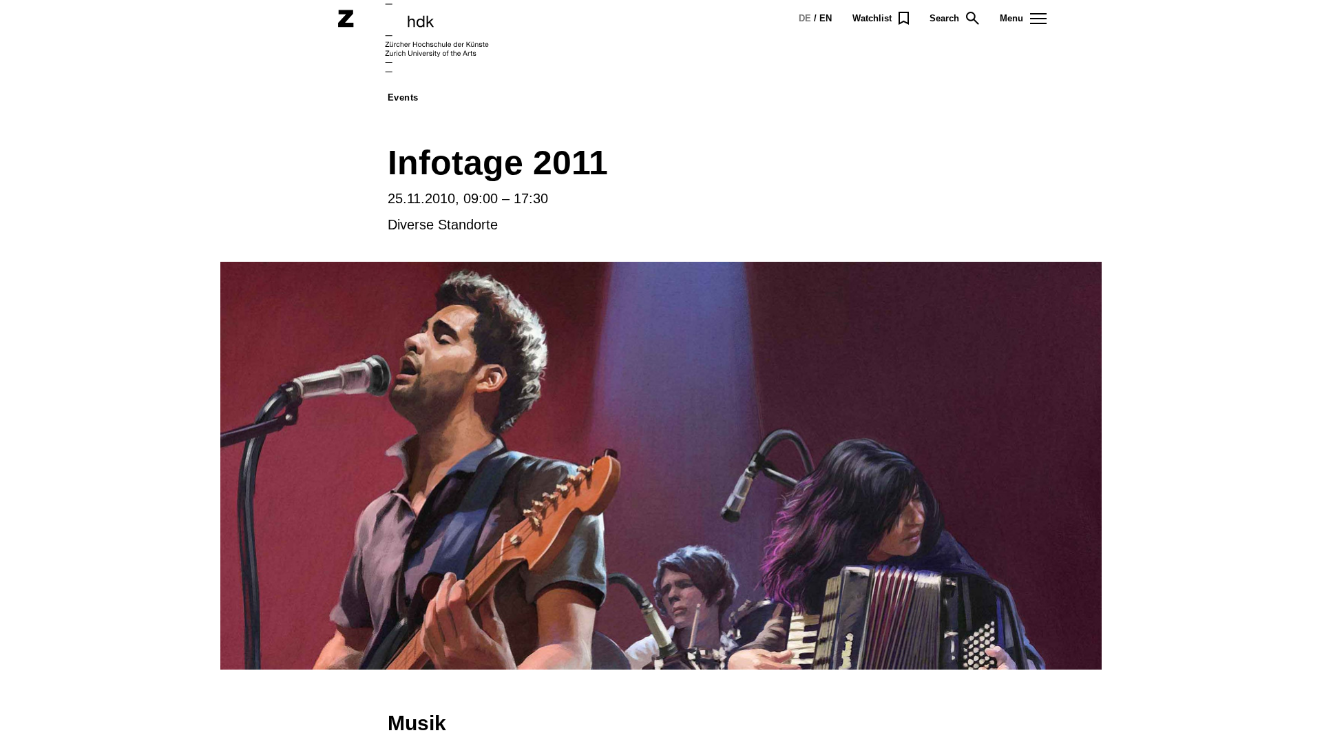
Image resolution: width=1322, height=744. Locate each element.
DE (805, 18)
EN (825, 18)
